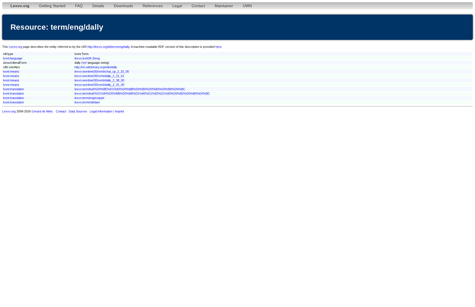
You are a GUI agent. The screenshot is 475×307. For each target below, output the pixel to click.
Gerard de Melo (42, 111)
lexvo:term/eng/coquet (89, 97)
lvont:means (11, 71)
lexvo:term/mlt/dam (87, 102)
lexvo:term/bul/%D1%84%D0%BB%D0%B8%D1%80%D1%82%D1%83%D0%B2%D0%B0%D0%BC (142, 93)
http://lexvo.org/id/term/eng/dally (108, 46)
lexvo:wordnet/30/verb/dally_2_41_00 (99, 84)
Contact (198, 6)
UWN (247, 6)
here (219, 46)
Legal (177, 6)
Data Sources (78, 111)
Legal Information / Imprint (107, 111)
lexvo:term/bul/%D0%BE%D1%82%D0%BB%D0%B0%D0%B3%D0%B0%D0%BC (129, 89)
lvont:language (12, 58)
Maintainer (224, 6)
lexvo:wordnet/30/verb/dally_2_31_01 (99, 76)
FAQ (79, 6)
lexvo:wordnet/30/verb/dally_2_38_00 (99, 80)
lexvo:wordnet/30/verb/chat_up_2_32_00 (101, 71)
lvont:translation (13, 89)
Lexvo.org (15, 46)
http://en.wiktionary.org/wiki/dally (95, 67)
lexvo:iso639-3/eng (87, 58)
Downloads (123, 6)
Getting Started (52, 6)
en (84, 62)
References (153, 6)
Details (98, 6)
